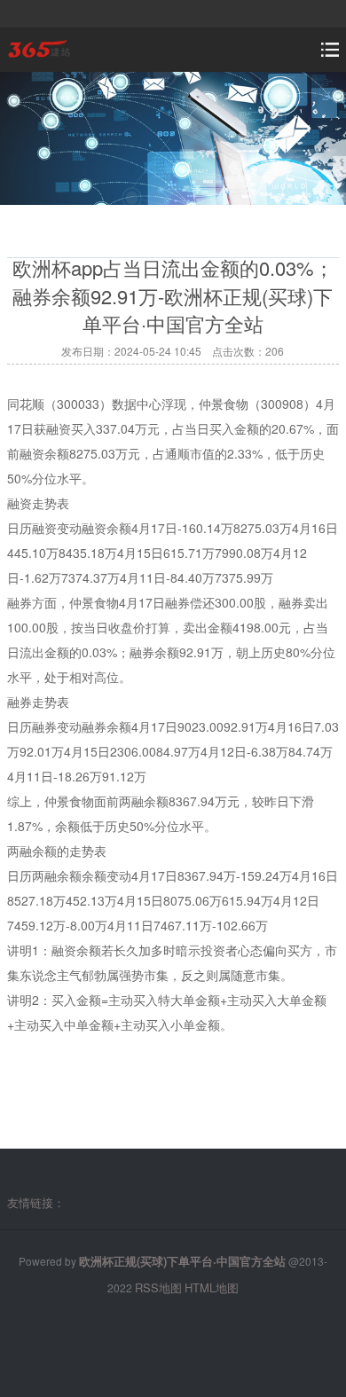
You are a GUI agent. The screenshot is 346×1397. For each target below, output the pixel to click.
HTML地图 (212, 1287)
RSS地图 (158, 1287)
